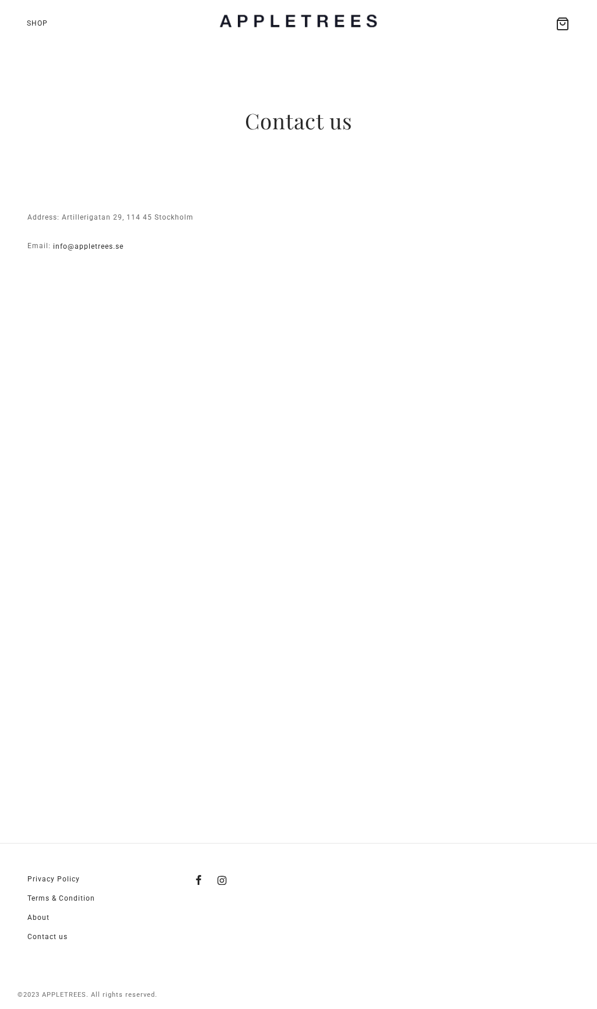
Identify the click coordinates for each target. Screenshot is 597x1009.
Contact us (47, 937)
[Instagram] (222, 881)
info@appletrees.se (88, 246)
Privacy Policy (53, 879)
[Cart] (563, 24)
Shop (37, 23)
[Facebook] (199, 881)
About (38, 917)
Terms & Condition (61, 898)
